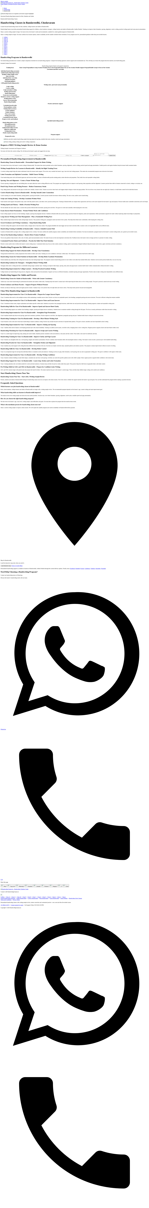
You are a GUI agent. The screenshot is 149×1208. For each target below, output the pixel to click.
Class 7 (34, 897)
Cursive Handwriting (33, 898)
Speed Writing (63, 898)
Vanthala (93, 568)
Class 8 (29, 897)
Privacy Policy (16, 899)
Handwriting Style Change (75, 898)
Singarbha (97, 568)
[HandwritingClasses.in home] (14, 2)
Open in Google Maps (17, 565)
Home (2, 4)
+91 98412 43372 (5, 905)
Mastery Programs (8, 4)
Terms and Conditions (6, 899)
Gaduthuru (87, 568)
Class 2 (59, 897)
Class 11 (13, 897)
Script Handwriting (54, 898)
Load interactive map (6, 565)
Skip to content (4, 1)
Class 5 (44, 897)
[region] (74, 100)
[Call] (74, 1206)
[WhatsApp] (74, 1057)
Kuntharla (72, 568)
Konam (82, 568)
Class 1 (64, 897)
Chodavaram (7, 9)
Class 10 (19, 897)
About (19, 4)
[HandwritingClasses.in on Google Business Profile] (2, 895)
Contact (23, 4)
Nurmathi (103, 568)
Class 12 (8, 897)
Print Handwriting (43, 898)
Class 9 (24, 897)
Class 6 (39, 897)
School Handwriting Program (8, 898)
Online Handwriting (21, 898)
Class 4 (49, 897)
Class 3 (54, 897)
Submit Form (112, 155)
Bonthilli (78, 568)
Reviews (15, 4)
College (2, 897)
